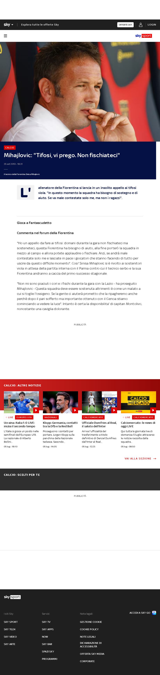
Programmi (49, 658)
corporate (87, 661)
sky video (10, 636)
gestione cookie (91, 621)
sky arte (9, 644)
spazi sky (48, 651)
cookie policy (89, 629)
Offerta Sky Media (92, 653)
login (152, 24)
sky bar (47, 644)
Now (45, 636)
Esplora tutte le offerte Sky (40, 24)
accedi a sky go (140, 612)
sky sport (11, 621)
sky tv (46, 621)
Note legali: (86, 613)
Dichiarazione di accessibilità (90, 645)
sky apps (48, 629)
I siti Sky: (9, 613)
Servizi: (46, 613)
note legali (87, 636)
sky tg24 (10, 629)
